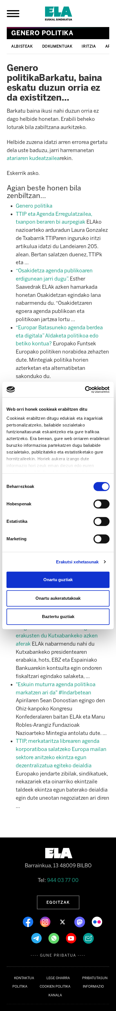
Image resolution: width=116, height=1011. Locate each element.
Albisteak (22, 46)
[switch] (101, 503)
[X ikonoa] (63, 922)
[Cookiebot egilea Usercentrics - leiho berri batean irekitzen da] (85, 389)
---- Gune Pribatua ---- (58, 955)
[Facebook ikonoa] (28, 922)
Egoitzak (58, 902)
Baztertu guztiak (58, 616)
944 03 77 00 (63, 880)
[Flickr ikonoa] (97, 922)
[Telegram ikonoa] (37, 938)
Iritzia (89, 46)
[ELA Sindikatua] (65, 14)
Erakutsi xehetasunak (77, 561)
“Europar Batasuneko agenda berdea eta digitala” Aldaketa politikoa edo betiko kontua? (59, 336)
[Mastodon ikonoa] (80, 922)
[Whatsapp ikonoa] (54, 938)
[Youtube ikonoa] (71, 938)
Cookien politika (55, 986)
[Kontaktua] (88, 938)
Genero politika (34, 206)
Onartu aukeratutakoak (58, 598)
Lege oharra (58, 978)
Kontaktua (24, 978)
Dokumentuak (57, 46)
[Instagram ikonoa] (45, 922)
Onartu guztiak (58, 579)
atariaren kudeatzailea (33, 158)
